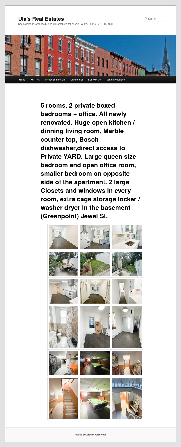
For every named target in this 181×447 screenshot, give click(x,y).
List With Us (94, 79)
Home (22, 79)
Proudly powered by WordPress (90, 434)
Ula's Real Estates (41, 18)
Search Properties (115, 79)
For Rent (35, 79)
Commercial (77, 79)
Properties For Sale (55, 79)
